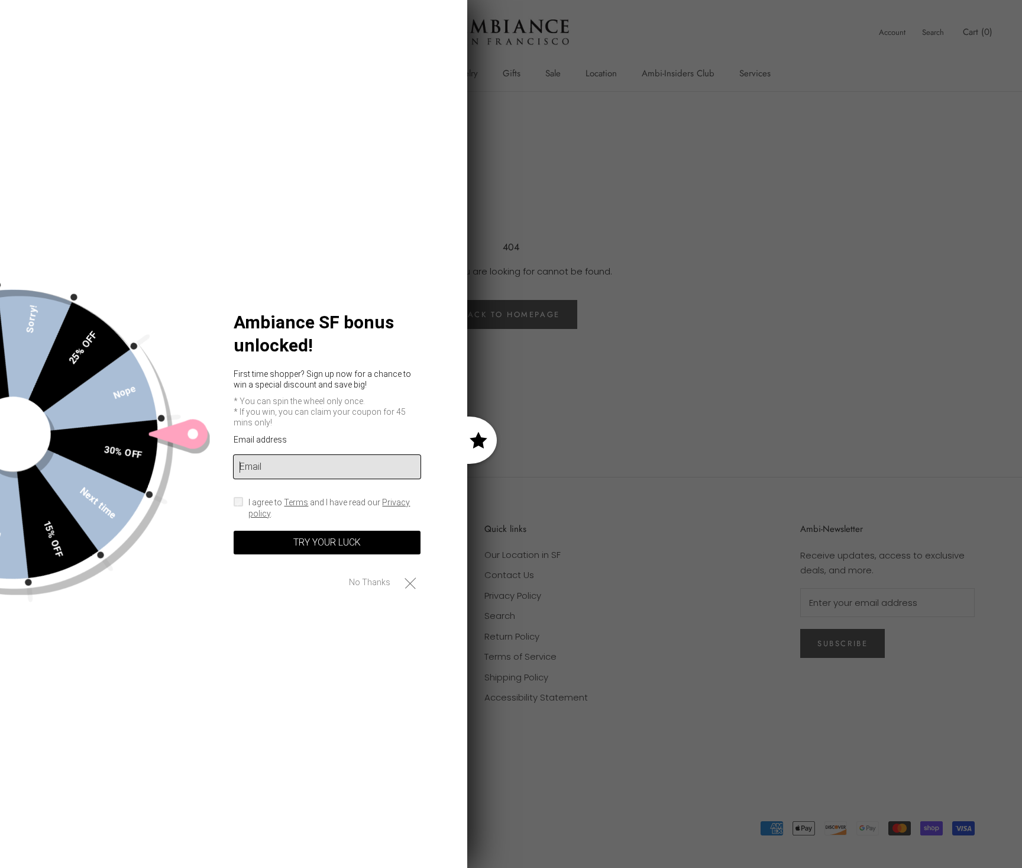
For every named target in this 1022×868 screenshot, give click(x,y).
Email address (260, 439)
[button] (410, 582)
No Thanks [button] (369, 582)
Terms (296, 502)
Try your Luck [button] (327, 542)
